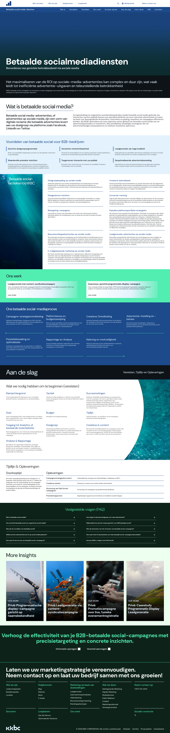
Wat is (62, 9)
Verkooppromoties (109, 707)
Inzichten (158, 9)
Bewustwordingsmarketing (80, 701)
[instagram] (146, 715)
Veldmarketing (76, 698)
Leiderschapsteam (13, 689)
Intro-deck (139, 9)
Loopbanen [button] (82, 3)
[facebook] (139, 715)
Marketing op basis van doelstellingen (82, 686)
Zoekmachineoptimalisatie (80, 695)
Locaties (9, 695)
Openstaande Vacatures (47, 718)
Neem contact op (149, 3)
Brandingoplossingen (78, 704)
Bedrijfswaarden (12, 692)
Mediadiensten (108, 695)
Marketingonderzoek (110, 704)
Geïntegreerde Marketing (112, 689)
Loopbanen (44, 711)
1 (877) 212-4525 (140, 689)
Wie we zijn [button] (52, 3)
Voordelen (73, 9)
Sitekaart (126, 729)
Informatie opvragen (66, 648)
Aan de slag (126, 9)
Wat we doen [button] (38, 3)
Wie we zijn (12, 684)
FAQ (149, 9)
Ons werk (97, 9)
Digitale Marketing (109, 692)
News (40, 695)
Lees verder (12, 295)
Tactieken (85, 9)
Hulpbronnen (45, 684)
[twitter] (135, 715)
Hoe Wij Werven (44, 715)
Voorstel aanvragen (97, 648)
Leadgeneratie (76, 691)
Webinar (41, 692)
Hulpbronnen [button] (68, 3)
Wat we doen (109, 684)
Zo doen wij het (111, 9)
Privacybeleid (146, 729)
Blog (40, 689)
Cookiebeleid (159, 729)
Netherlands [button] (129, 3)
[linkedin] (142, 715)
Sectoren (11, 711)
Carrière (135, 729)
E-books (41, 698)
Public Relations (108, 698)
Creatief (105, 701)
